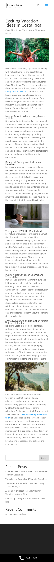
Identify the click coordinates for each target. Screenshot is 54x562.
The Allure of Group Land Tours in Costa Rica (26, 479)
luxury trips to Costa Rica (17, 91)
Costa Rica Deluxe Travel (16, 30)
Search (44, 458)
